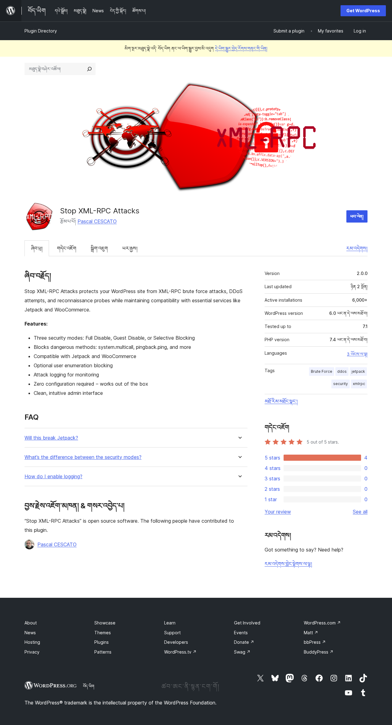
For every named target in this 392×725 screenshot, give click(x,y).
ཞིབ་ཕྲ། (37, 248)
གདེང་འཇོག (66, 248)
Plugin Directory (40, 30)
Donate (244, 642)
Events (241, 632)
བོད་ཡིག (88, 686)
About (30, 622)
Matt (311, 632)
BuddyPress (319, 651)
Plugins (101, 642)
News (30, 632)
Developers (176, 642)
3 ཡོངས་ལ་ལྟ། (357, 354)
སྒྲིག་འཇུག (99, 248)
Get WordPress (363, 10)
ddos (342, 371)
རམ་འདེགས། (357, 248)
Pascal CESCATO (97, 221)
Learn (169, 622)
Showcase (104, 622)
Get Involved (247, 622)
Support (172, 632)
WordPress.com (322, 622)
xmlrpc (359, 383)
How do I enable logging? (53, 476)
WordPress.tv (180, 651)
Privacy (32, 651)
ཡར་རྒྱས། (130, 248)
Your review (278, 512)
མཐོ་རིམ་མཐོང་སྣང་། (281, 401)
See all (360, 512)
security (340, 383)
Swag (242, 651)
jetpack (358, 371)
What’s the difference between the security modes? (82, 457)
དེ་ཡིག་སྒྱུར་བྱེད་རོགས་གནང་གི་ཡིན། (241, 48)
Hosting (32, 642)
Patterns (102, 651)
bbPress (315, 642)
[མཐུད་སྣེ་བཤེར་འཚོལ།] (89, 69)
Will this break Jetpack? (51, 438)
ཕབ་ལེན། (357, 216)
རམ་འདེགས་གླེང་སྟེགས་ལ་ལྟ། (288, 564)
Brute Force (321, 371)
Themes (102, 632)
